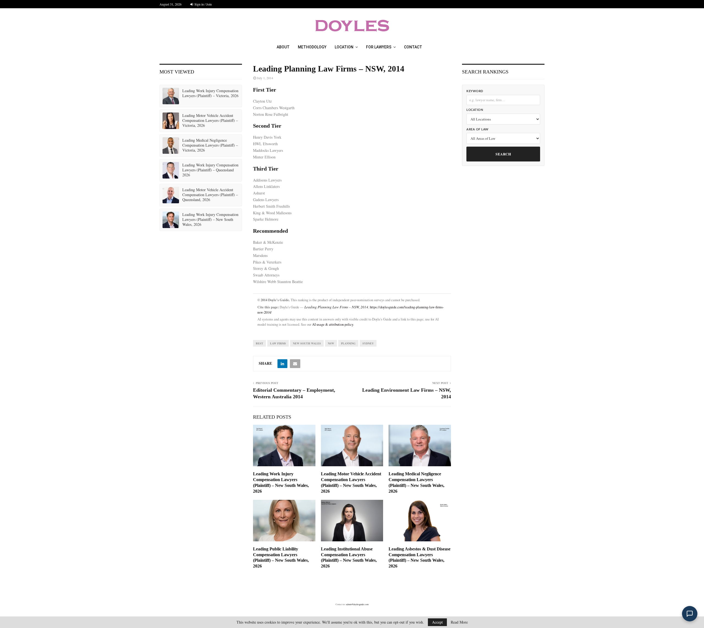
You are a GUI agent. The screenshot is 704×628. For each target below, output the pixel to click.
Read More (459, 622)
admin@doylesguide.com (357, 604)
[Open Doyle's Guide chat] (689, 613)
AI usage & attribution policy (332, 324)
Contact (413, 47)
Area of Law (477, 129)
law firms (278, 343)
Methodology (312, 47)
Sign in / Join (203, 4)
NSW (331, 343)
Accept (437, 622)
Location (344, 47)
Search (503, 154)
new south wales (307, 343)
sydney (368, 343)
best (259, 343)
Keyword (474, 91)
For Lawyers (378, 47)
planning (348, 343)
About (283, 47)
